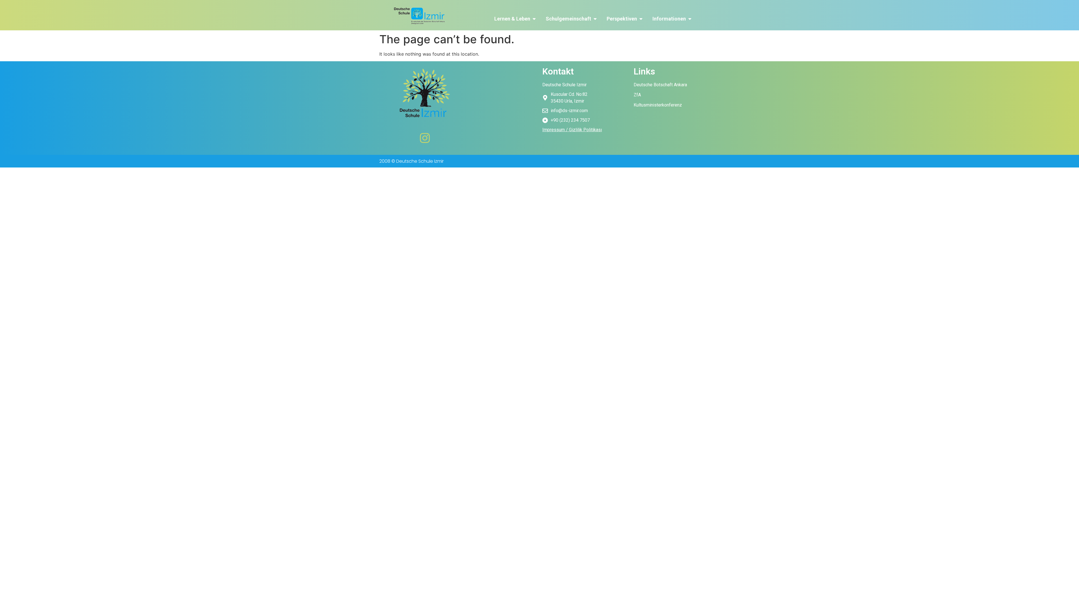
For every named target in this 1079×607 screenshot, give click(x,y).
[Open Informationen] (689, 18)
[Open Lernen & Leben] (534, 18)
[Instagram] (425, 138)
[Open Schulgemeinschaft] (595, 18)
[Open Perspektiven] (640, 18)
